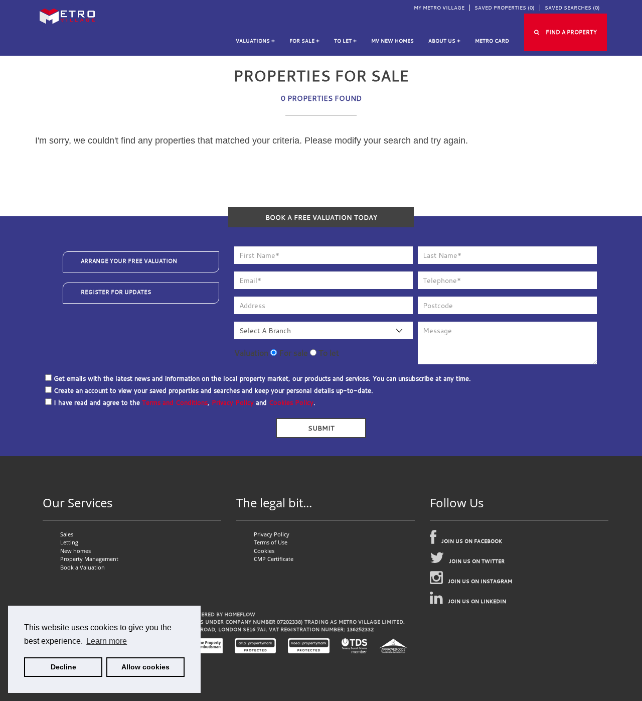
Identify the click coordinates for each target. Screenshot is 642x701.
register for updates (116, 292)
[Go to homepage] (67, 15)
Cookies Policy (291, 402)
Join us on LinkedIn (477, 601)
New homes (75, 550)
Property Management (89, 559)
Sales (66, 534)
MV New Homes (392, 41)
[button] (565, 32)
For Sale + (304, 41)
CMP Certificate (273, 559)
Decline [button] (63, 667)
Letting (69, 542)
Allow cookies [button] (145, 667)
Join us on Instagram (480, 581)
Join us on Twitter (477, 561)
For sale (292, 352)
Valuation (251, 352)
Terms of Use (270, 542)
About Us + (444, 41)
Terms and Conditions (175, 402)
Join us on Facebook (471, 541)
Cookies (264, 550)
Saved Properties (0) (504, 8)
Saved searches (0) (572, 8)
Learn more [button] (106, 641)
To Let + (345, 41)
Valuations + (255, 41)
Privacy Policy (233, 402)
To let (327, 352)
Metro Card (492, 41)
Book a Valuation (82, 567)
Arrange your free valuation (129, 260)
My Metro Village (439, 8)
